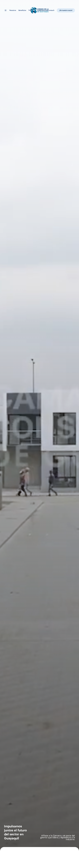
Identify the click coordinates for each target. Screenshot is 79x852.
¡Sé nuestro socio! (65, 10)
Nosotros (12, 10)
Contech (51, 10)
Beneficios (22, 10)
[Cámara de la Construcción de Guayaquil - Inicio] (39, 10)
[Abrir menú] (5, 10)
